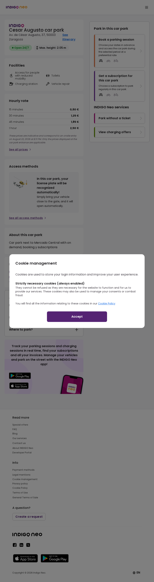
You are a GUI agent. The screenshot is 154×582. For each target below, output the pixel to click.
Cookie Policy (106, 303)
